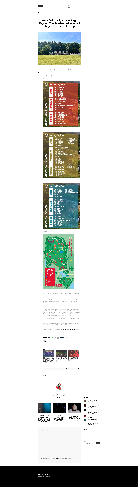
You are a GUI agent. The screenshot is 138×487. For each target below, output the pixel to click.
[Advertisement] (93, 455)
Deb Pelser (71, 420)
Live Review (72, 12)
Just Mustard (69, 377)
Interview (79, 12)
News (45, 12)
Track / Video (57, 12)
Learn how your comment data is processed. (64, 458)
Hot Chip (58, 377)
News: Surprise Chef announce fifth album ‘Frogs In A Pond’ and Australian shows (81, 26)
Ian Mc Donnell (61, 29)
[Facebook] (38, 1)
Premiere (51, 12)
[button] (99, 12)
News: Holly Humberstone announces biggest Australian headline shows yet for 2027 (69, 26)
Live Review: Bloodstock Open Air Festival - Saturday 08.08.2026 (94, 406)
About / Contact (97, 1)
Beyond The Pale (46, 377)
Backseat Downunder (42, 414)
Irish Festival (63, 377)
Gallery (48, 414)
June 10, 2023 (56, 29)
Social (85, 433)
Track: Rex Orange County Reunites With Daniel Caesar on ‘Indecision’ (94, 401)
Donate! (84, 12)
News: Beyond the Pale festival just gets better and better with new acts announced (73, 358)
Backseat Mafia (43, 474)
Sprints (74, 377)
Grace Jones (53, 377)
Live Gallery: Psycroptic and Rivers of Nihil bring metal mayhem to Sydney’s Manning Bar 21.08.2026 (57, 27)
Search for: (86, 441)
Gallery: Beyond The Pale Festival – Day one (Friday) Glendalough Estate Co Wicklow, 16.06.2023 (61, 358)
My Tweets (86, 429)
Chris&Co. (71, 482)
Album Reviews (65, 12)
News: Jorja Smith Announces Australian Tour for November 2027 (94, 26)
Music (45, 415)
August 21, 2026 (76, 420)
